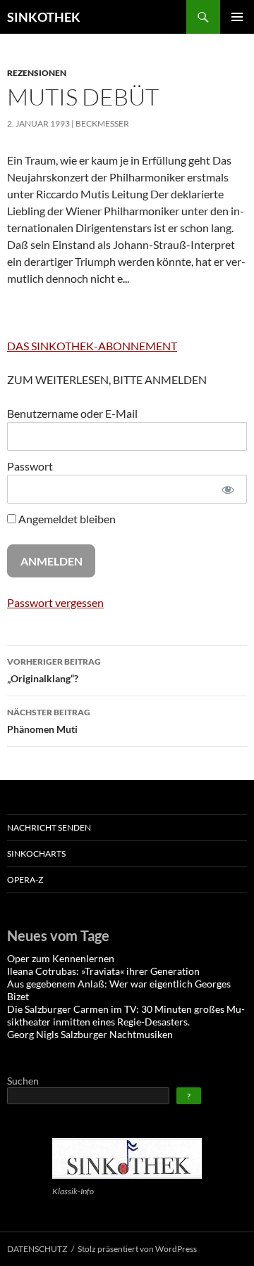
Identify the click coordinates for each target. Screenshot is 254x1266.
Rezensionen (36, 73)
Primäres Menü (237, 17)
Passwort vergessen (55, 602)
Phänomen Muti (48, 721)
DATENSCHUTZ (37, 1248)
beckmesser (102, 123)
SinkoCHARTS (36, 853)
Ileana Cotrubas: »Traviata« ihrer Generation (103, 971)
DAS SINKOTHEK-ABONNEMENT (92, 345)
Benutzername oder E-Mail (72, 413)
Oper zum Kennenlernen (60, 958)
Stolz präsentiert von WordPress (137, 1248)
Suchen (23, 1081)
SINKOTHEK (43, 17)
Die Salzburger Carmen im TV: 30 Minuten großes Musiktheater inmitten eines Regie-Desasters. (126, 1015)
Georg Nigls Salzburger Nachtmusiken (90, 1034)
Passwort (30, 466)
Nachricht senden (49, 827)
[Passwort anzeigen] (228, 489)
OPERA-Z (25, 879)
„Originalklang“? (54, 670)
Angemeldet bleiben (66, 518)
